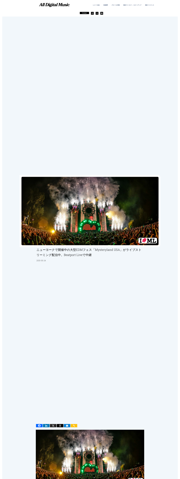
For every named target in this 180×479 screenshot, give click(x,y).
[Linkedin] (101, 13)
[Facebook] (39, 425)
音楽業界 (105, 5)
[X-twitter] (97, 13)
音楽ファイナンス (149, 5)
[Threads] (60, 425)
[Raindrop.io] (67, 425)
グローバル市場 (116, 5)
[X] (53, 425)
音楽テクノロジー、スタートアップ (132, 5)
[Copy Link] (74, 425)
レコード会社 (96, 5)
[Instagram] (92, 13)
